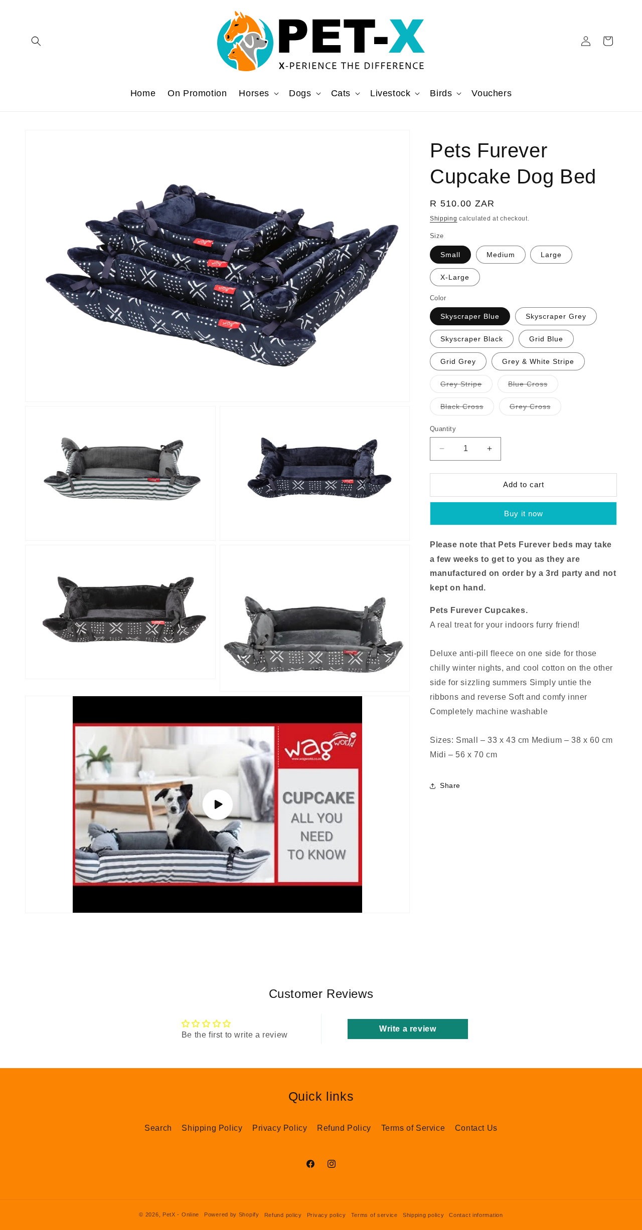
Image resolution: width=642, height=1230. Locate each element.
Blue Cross (533, 386)
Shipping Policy (212, 1128)
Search (158, 1128)
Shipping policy (423, 1215)
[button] (36, 41)
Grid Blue (546, 339)
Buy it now (523, 513)
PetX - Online (181, 1215)
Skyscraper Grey (556, 316)
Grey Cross (535, 409)
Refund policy (283, 1215)
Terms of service (374, 1215)
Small (450, 255)
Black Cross (467, 409)
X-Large (454, 277)
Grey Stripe (466, 386)
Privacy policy (326, 1215)
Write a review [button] (407, 1028)
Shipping (443, 218)
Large (551, 255)
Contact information (476, 1215)
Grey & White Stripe (538, 361)
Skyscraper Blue (470, 316)
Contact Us (476, 1128)
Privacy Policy (279, 1128)
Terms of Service (413, 1128)
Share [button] (450, 785)
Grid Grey (458, 361)
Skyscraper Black (471, 339)
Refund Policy (344, 1128)
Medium (501, 255)
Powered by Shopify (231, 1215)
